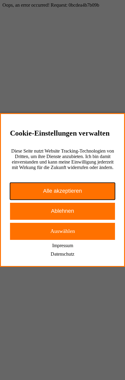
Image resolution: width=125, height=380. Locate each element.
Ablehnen (62, 211)
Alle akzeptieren (62, 191)
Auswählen (62, 231)
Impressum (62, 245)
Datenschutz (62, 254)
